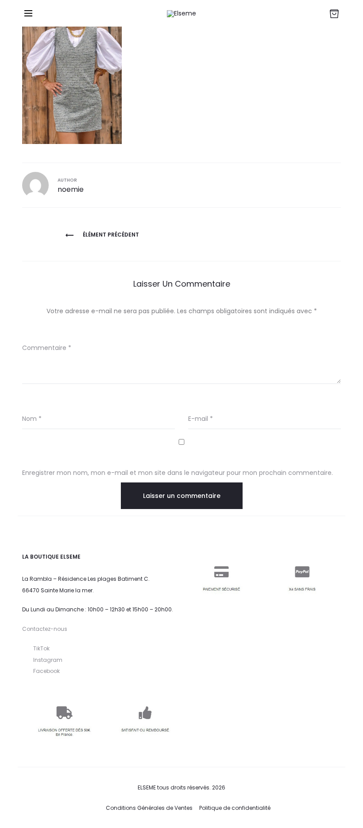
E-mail (200, 418)
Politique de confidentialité (234, 808)
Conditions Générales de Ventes (149, 808)
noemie (71, 189)
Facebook (46, 671)
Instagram (47, 660)
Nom (32, 418)
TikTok (41, 648)
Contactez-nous (44, 629)
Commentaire (46, 347)
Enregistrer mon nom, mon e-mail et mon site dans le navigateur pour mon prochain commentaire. (177, 472)
